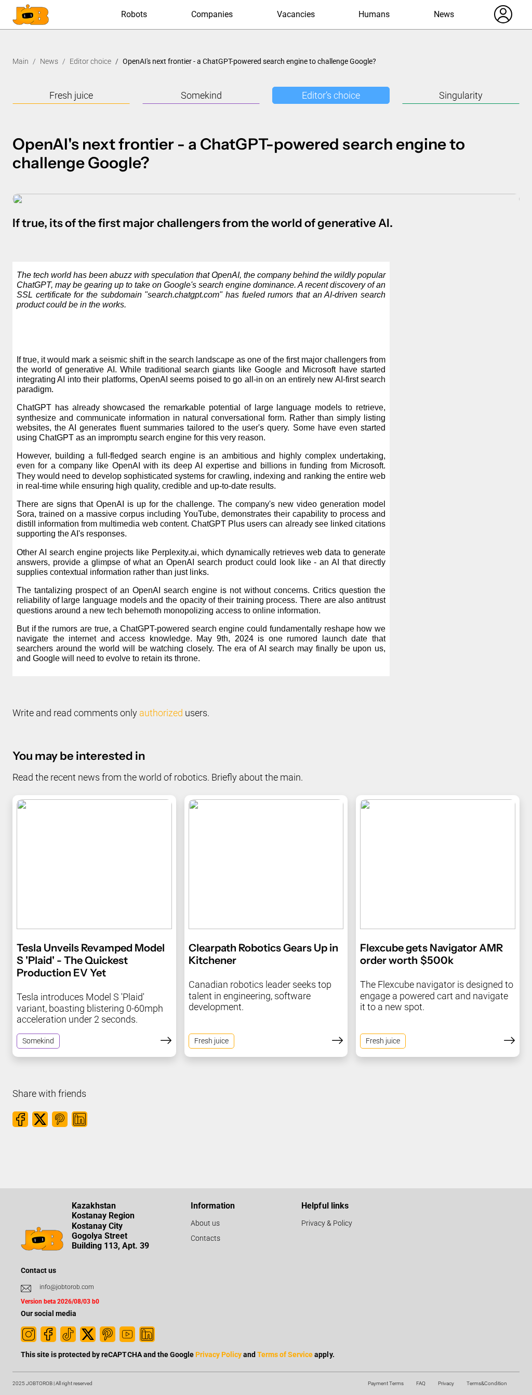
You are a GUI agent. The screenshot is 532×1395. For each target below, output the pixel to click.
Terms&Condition (487, 1383)
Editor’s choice (331, 95)
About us (205, 1223)
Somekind (201, 95)
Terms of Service (285, 1354)
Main (20, 61)
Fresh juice (71, 95)
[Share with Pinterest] (60, 1119)
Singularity (461, 95)
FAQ (420, 1383)
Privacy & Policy (326, 1223)
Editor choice (90, 61)
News (444, 14)
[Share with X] (40, 1119)
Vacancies (296, 14)
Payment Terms (386, 1383)
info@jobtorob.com (66, 1287)
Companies (212, 14)
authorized (161, 712)
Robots (134, 14)
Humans (374, 14)
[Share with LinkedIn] (79, 1119)
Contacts (205, 1238)
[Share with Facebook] (20, 1119)
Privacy (446, 1383)
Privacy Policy (218, 1354)
